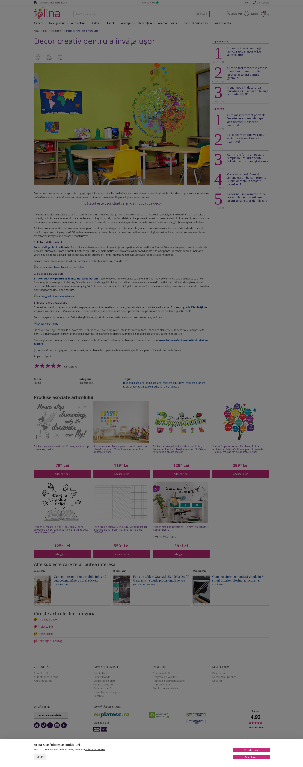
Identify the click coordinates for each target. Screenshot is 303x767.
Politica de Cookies (95, 749)
